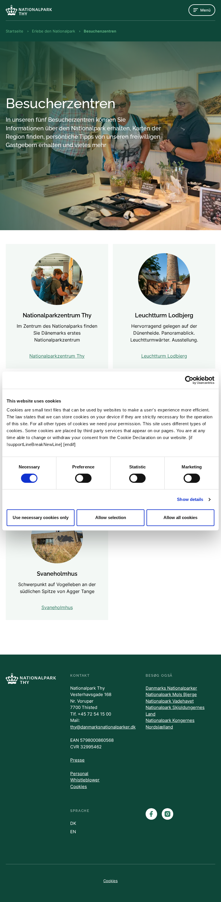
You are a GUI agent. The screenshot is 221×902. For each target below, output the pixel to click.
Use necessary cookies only (40, 517)
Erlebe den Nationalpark (53, 31)
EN (73, 831)
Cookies (78, 786)
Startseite (14, 31)
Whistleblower (85, 780)
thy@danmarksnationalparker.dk (103, 727)
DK (73, 823)
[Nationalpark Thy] (29, 10)
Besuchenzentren (100, 31)
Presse (77, 760)
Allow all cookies (180, 517)
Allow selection (110, 517)
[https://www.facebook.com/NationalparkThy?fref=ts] (151, 814)
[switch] (83, 478)
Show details (190, 499)
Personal (79, 773)
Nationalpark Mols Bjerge (171, 694)
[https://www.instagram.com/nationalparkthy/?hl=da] (167, 814)
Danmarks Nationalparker (171, 688)
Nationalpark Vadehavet (170, 701)
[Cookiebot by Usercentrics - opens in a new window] (189, 380)
